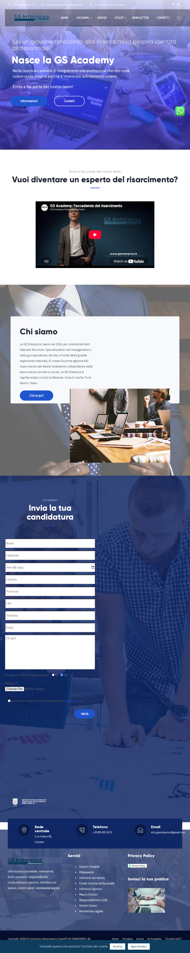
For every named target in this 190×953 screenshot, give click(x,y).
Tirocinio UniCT (173, 939)
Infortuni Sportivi (90, 889)
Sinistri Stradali (89, 866)
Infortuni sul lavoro (92, 877)
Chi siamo (82, 17)
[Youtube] (178, 4)
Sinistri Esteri (88, 905)
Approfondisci (139, 946)
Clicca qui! (37, 395)
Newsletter (140, 17)
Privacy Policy (73, 701)
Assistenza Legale (91, 911)
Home (64, 17)
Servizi (102, 17)
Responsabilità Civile (93, 900)
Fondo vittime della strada (96, 883)
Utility (119, 17)
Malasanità (86, 872)
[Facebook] (173, 4)
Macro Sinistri (88, 894)
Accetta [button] (117, 946)
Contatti (163, 17)
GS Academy (154, 939)
